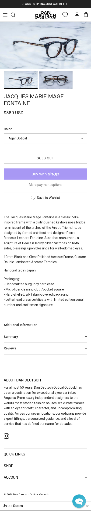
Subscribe (45, 303)
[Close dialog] (85, 223)
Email (9, 285)
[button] (79, 501)
